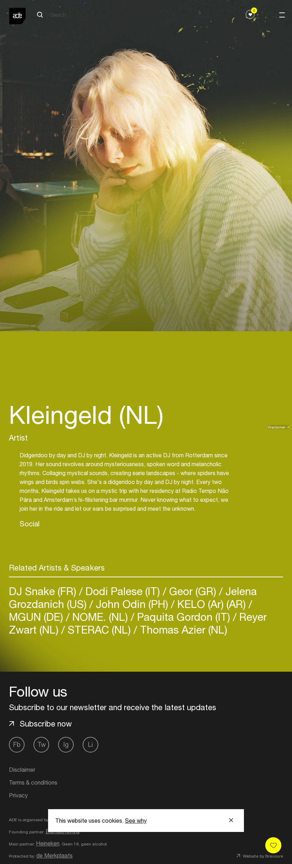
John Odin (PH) (132, 604)
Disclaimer (277, 427)
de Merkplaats (54, 855)
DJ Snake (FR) (44, 591)
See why (136, 820)
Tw (41, 744)
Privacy (18, 795)
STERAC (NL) (99, 629)
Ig (66, 744)
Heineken (47, 843)
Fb (16, 744)
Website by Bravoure (262, 856)
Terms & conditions (33, 782)
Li (90, 744)
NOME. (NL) (100, 616)
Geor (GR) (192, 591)
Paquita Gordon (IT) (183, 616)
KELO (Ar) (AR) (211, 604)
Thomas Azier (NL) (182, 629)
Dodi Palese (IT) (123, 591)
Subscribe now (46, 723)
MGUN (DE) (37, 616)
